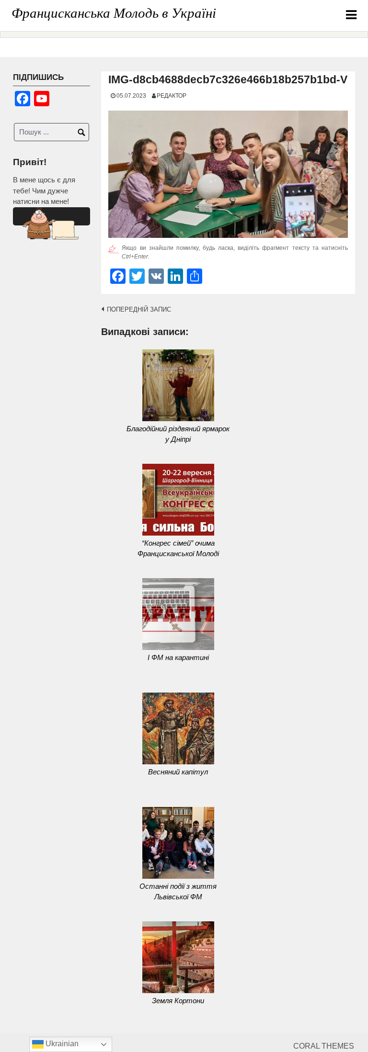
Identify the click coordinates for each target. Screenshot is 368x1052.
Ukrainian (61, 1044)
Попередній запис (139, 309)
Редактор (171, 95)
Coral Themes (323, 1046)
